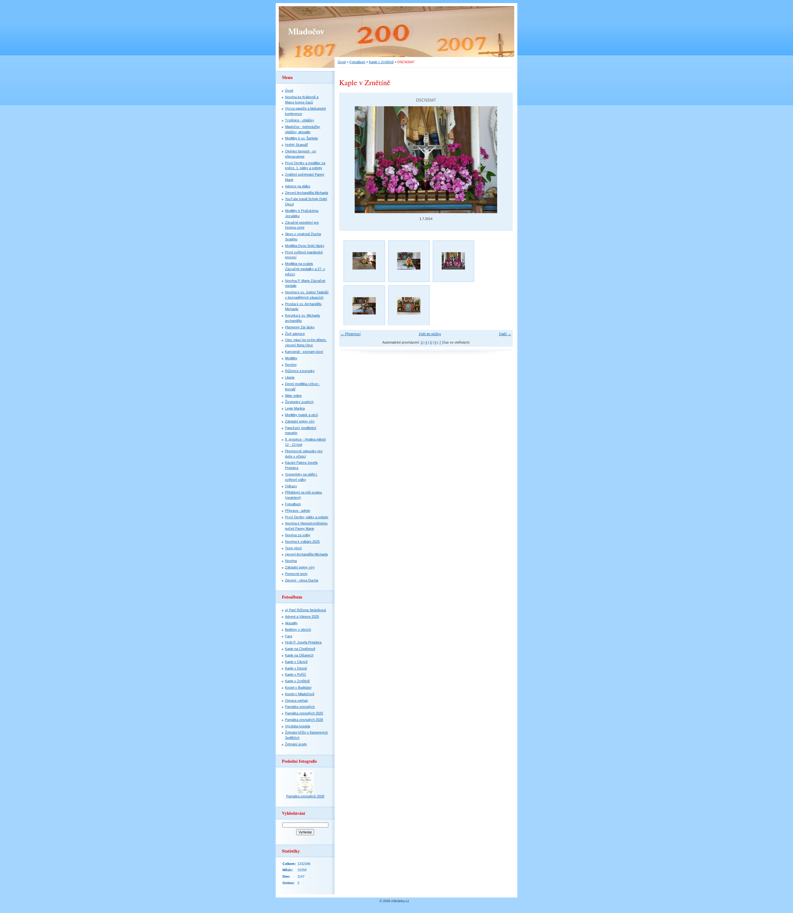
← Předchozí (351, 334)
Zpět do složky (430, 334)
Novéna (291, 561)
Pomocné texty (296, 574)
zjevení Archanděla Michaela (306, 554)
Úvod (342, 62)
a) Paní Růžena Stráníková (305, 610)
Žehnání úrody (296, 744)
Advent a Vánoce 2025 (302, 616)
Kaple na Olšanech (299, 655)
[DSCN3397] (364, 306)
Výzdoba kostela (297, 726)
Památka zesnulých (300, 707)
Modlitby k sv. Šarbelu (301, 138)
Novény (291, 365)
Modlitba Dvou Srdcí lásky (304, 246)
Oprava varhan (296, 700)
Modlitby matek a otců (301, 415)
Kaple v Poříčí (295, 674)
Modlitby (291, 358)
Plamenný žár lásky (300, 327)
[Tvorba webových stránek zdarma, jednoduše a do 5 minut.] (411, 901)
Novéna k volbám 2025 (302, 541)
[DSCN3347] (453, 261)
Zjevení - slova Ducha (301, 580)
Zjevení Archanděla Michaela (306, 193)
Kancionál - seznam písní (304, 351)
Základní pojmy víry (300, 421)
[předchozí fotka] (349, 159)
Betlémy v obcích (298, 629)
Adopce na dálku (297, 186)
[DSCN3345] (408, 261)
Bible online (293, 395)
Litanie (290, 377)
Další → (505, 334)
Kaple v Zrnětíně (381, 62)
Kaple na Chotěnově (300, 649)
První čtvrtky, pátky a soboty (306, 517)
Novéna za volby (297, 535)
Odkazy (291, 486)
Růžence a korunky (300, 371)
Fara (288, 636)
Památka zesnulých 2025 (304, 713)
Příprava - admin (297, 510)
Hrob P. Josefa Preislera (303, 642)
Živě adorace (295, 334)
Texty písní (293, 548)
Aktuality (291, 623)
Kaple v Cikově (296, 662)
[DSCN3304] (364, 261)
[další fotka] (503, 159)
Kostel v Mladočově (299, 694)
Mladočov (306, 31)
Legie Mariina (295, 408)
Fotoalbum (357, 62)
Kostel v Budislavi (298, 687)
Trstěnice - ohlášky (299, 120)
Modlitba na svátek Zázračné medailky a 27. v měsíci (305, 269)
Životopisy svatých (299, 402)
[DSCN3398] (408, 306)
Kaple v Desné (296, 668)
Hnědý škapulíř (296, 145)
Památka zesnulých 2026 (304, 720)
